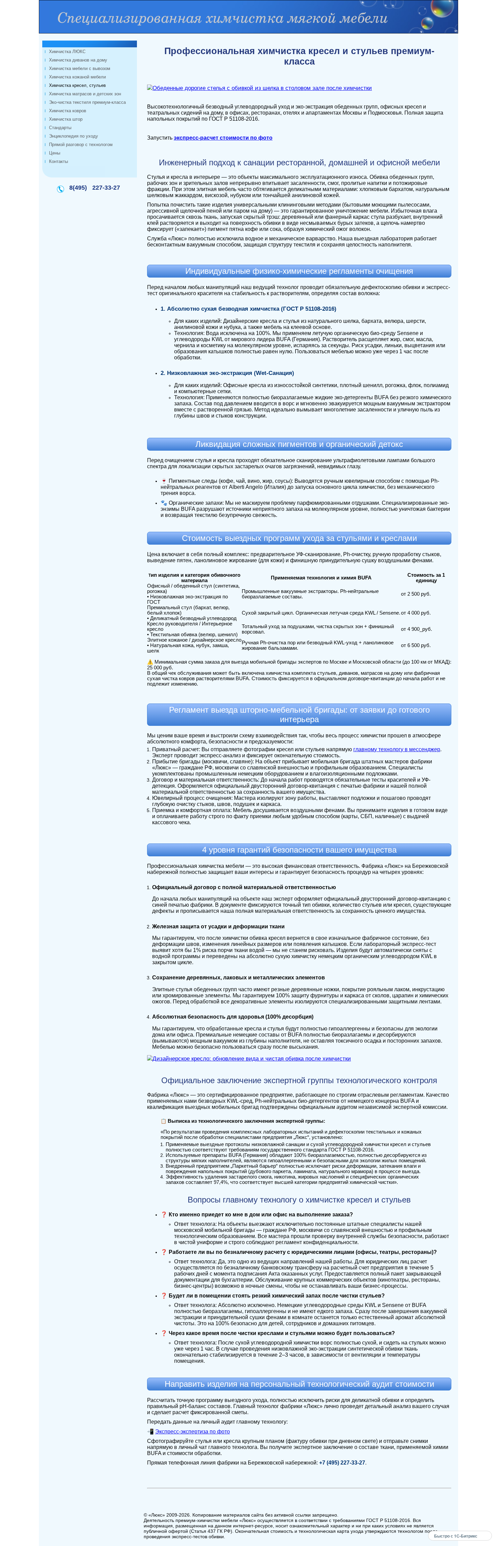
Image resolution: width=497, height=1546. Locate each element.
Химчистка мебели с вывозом (79, 68)
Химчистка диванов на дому (78, 60)
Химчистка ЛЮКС (67, 51)
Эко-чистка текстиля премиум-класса (87, 102)
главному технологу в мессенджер (396, 749)
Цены (54, 153)
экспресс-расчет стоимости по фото (223, 138)
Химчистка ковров (67, 110)
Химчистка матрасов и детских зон (85, 93)
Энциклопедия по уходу (73, 136)
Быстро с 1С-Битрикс (455, 1536)
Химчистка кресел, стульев (77, 85)
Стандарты (60, 127)
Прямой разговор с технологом (81, 144)
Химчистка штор (65, 119)
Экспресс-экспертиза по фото (192, 1431)
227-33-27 (106, 187)
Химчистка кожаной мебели (77, 76)
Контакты (58, 161)
